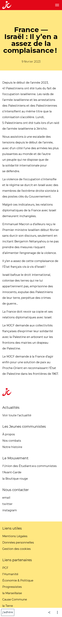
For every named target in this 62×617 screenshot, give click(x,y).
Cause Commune (14, 599)
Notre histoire (12, 447)
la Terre (7, 606)
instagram (9, 510)
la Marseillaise (12, 593)
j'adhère (7, 612)
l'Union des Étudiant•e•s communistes (29, 466)
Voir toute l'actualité (16, 415)
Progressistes (12, 587)
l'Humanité (10, 574)
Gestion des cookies (16, 549)
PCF (5, 568)
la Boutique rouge (15, 478)
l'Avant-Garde (11, 472)
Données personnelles (18, 542)
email (6, 497)
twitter (7, 504)
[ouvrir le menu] (57, 5)
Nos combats (11, 440)
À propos (8, 434)
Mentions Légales (14, 536)
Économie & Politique (17, 580)
